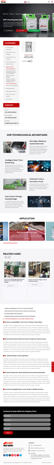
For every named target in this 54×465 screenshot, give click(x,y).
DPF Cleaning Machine (40, 14)
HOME (6, 14)
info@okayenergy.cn (12, 123)
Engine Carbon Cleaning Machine (24, 14)
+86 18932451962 (10, 112)
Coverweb (48, 462)
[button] (6, 257)
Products (11, 14)
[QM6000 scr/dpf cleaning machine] (29, 47)
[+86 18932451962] (52, 368)
